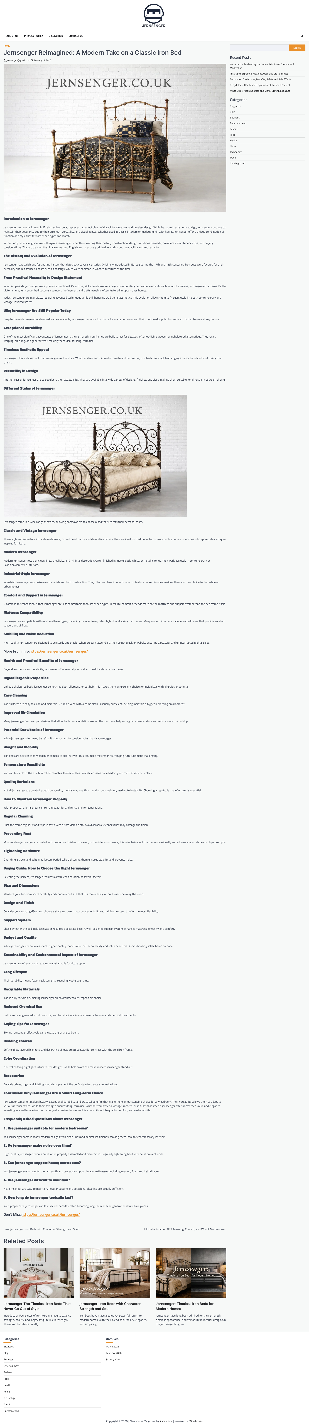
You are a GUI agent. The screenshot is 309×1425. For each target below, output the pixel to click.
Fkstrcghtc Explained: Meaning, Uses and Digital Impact (259, 73)
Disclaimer (56, 36)
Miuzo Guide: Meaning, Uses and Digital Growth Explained (260, 90)
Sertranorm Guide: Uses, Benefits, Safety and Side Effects (260, 79)
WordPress (195, 1421)
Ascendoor (166, 1421)
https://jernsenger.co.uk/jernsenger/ (59, 651)
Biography (235, 106)
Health (233, 140)
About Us (12, 36)
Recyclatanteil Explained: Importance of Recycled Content (260, 85)
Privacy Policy (33, 36)
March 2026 (112, 1346)
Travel (233, 157)
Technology (236, 151)
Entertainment (238, 123)
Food (232, 134)
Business (235, 117)
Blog (232, 111)
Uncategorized (237, 163)
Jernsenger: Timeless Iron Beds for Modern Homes (185, 1306)
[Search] (302, 36)
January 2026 (113, 1359)
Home (7, 45)
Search (297, 48)
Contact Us (76, 36)
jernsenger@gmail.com (18, 60)
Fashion (234, 129)
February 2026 (114, 1353)
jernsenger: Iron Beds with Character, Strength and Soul (111, 1306)
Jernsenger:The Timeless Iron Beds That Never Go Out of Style (37, 1306)
